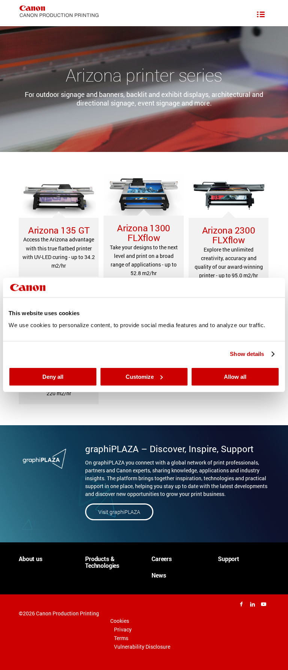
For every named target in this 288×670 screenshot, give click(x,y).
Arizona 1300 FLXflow (143, 233)
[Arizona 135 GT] (59, 195)
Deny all (52, 377)
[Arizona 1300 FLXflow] (143, 194)
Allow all (235, 377)
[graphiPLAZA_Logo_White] (44, 458)
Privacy (123, 629)
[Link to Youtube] (263, 604)
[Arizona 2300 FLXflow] (228, 195)
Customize (140, 377)
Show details (247, 354)
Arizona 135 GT (59, 230)
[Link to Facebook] (241, 604)
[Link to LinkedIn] (252, 604)
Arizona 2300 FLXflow (228, 235)
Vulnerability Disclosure (142, 646)
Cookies (119, 620)
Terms (121, 638)
